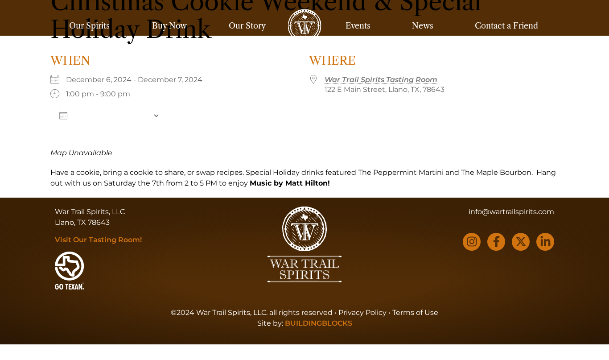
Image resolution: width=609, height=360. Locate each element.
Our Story (247, 26)
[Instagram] (472, 242)
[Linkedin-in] (545, 242)
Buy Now (169, 26)
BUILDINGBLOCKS (318, 323)
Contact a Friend (506, 26)
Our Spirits (89, 26)
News (422, 26)
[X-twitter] (521, 242)
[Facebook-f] (496, 242)
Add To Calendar (110, 115)
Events (358, 26)
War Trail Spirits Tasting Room (381, 79)
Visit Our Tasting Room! (98, 240)
